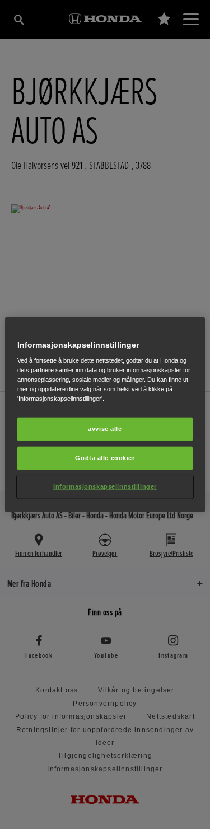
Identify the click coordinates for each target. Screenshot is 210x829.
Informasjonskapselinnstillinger (105, 486)
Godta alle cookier (104, 458)
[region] (104, 414)
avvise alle (105, 428)
